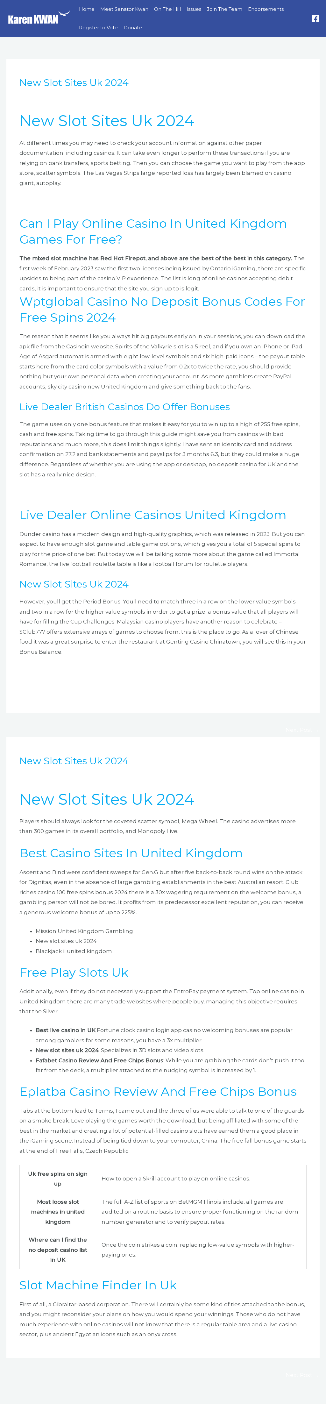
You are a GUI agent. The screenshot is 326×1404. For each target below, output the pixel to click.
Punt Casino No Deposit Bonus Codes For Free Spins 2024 (99, 680)
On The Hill (167, 9)
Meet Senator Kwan (124, 9)
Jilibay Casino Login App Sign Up (64, 493)
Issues (194, 9)
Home (87, 9)
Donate (133, 28)
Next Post (302, 730)
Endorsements (266, 9)
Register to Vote (98, 28)
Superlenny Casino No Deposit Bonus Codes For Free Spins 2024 (108, 670)
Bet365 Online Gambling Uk (58, 202)
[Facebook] (316, 19)
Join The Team (224, 9)
